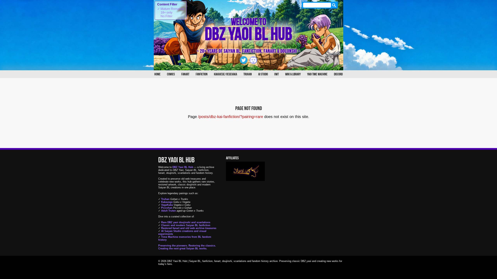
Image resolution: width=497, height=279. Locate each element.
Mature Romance (170, 8)
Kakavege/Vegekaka (225, 74)
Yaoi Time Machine (317, 74)
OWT (276, 74)
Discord (338, 74)
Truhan (247, 74)
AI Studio (263, 74)
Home (157, 74)
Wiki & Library (293, 74)
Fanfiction (202, 74)
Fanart (185, 74)
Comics (171, 74)
